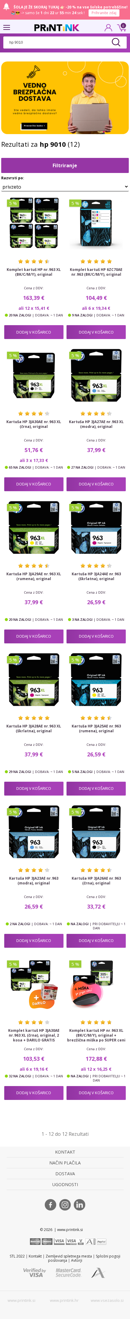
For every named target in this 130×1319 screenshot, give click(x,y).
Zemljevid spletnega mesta (69, 1256)
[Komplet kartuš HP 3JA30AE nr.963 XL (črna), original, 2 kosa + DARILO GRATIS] (33, 983)
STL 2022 (17, 1256)
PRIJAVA (108, 29)
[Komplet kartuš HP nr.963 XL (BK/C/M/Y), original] (33, 223)
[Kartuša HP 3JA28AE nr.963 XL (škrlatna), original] (33, 679)
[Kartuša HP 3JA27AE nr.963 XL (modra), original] (96, 375)
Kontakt (35, 1256)
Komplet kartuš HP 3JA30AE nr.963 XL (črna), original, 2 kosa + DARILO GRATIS (34, 1035)
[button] (64, 174)
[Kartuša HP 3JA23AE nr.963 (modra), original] (33, 831)
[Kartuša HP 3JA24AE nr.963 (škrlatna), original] (96, 527)
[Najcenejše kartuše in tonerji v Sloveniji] (57, 27)
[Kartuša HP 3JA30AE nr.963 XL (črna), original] (33, 375)
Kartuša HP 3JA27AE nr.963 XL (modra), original (96, 424)
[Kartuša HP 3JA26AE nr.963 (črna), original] (96, 831)
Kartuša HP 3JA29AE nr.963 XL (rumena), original (33, 576)
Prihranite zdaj (104, 12)
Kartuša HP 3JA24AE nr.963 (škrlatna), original (96, 576)
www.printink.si (21, 1300)
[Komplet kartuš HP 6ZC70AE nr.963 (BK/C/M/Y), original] (96, 223)
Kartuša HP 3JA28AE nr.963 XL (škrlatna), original (33, 728)
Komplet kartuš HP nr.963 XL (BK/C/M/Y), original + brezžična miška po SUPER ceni (96, 1035)
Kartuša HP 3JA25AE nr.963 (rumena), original (96, 728)
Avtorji (76, 1260)
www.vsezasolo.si (107, 1300)
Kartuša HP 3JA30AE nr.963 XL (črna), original (33, 424)
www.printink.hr (64, 1300)
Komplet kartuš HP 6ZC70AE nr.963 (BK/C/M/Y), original (96, 272)
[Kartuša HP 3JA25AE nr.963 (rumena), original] (96, 679)
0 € (121, 27)
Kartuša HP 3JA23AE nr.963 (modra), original (33, 881)
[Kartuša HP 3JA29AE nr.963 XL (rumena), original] (33, 527)
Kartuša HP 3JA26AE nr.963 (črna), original (96, 881)
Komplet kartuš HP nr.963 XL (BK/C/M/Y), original (34, 272)
